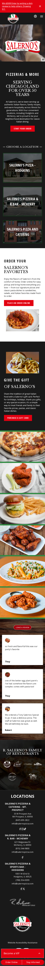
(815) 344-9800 (22, 848)
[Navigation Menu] (41, 16)
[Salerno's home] (13, 19)
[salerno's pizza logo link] (7, 764)
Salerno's (22, 924)
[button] (22, 446)
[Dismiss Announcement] (40, 6)
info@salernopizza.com (22, 823)
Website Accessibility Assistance (22, 942)
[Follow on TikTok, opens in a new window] (25, 829)
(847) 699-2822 (22, 820)
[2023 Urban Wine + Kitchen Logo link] (12, 776)
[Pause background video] (43, 60)
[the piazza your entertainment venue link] (28, 764)
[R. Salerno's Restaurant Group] (22, 904)
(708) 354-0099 (22, 880)
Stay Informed (33, 962)
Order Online (11, 962)
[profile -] (35, 16)
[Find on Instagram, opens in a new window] (22, 829)
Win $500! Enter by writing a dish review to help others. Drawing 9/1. (17, 6)
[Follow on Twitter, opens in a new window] (23, 889)
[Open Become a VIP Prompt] (39, 953)
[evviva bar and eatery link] (17, 764)
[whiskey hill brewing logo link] (38, 764)
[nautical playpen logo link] (33, 776)
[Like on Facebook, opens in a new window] (20, 829)
